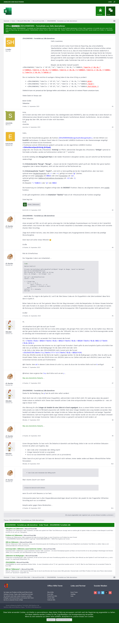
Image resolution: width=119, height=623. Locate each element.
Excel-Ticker (74, 592)
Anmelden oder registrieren (14, 2)
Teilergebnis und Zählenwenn (14, 529)
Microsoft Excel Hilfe (82, 30)
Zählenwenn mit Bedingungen (15, 556)
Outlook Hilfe (51, 600)
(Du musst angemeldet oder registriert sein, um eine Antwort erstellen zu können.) (89, 515)
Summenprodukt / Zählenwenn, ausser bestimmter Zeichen (24, 549)
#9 (112, 436)
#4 (112, 247)
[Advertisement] (36, 51)
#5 (112, 316)
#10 (112, 464)
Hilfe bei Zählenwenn (12, 542)
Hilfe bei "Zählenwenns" (13, 569)
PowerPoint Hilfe (52, 596)
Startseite (99, 14)
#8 (112, 420)
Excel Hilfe (50, 594)
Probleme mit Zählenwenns (14, 535)
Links (72, 596)
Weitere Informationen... (64, 620)
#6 (112, 367)
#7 (112, 383)
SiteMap (73, 594)
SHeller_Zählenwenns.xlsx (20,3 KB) (38, 204)
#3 (112, 210)
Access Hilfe (50, 598)
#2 (112, 127)
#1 (112, 106)
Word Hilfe (50, 592)
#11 (112, 508)
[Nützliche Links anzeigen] (114, 20)
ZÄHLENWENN (10, 562)
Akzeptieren (51, 620)
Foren (108, 14)
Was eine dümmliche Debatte (32, 378)
